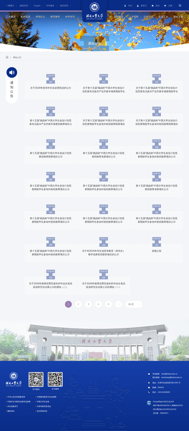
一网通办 (10, 5)
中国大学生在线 (43, 402)
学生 (130, 5)
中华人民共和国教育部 (16, 397)
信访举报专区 (42, 411)
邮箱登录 (24, 5)
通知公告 (17, 57)
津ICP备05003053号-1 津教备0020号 (168, 405)
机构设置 (25, 16)
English (37, 5)
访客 (170, 5)
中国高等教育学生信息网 (46, 397)
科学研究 (70, 16)
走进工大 (163, 16)
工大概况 (11, 16)
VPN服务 (50, 5)
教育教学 (55, 16)
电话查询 (64, 5)
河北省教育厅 (12, 406)
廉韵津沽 (10, 411)
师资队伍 (40, 16)
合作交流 (148, 16)
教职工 (144, 5)
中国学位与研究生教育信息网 (18, 402)
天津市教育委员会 (44, 406)
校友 (158, 5)
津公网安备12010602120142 (164, 409)
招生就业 (119, 16)
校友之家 (178, 16)
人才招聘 (133, 16)
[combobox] (134, 304)
